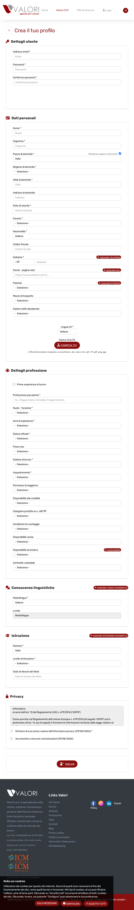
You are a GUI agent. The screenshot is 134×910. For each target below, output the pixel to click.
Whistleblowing (57, 845)
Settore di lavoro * (23, 459)
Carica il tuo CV (67, 339)
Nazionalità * (20, 231)
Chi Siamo (54, 802)
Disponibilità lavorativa (25, 549)
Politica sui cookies (59, 837)
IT (126, 10)
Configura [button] (72, 903)
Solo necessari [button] (47, 903)
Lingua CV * (67, 326)
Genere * (18, 218)
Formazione (55, 815)
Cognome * (19, 141)
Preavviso (18, 446)
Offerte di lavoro (86, 10)
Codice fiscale (20, 244)
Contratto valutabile (24, 562)
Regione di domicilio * (24, 166)
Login (108, 10)
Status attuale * (21, 433)
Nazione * (18, 645)
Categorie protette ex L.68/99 (29, 511)
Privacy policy (56, 832)
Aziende (53, 811)
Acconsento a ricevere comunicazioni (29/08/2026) (43, 738)
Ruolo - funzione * (23, 408)
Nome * (17, 128)
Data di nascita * (22, 205)
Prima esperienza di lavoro (31, 384)
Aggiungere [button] (113, 550)
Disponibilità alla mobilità (26, 498)
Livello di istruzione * (24, 658)
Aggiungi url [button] (113, 270)
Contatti (53, 824)
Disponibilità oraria (23, 537)
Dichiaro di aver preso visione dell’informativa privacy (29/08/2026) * (53, 731)
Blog (51, 828)
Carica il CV (62, 10)
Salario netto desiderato (26, 308)
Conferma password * (25, 77)
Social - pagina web (24, 270)
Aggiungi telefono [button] (109, 257)
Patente (17, 283)
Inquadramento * (22, 472)
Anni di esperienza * (24, 420)
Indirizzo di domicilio (24, 192)
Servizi (52, 806)
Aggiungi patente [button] (110, 283)
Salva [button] (69, 764)
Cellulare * (18, 257)
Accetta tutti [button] (97, 903)
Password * (19, 64)
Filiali (51, 819)
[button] (9, 30)
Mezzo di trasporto (23, 295)
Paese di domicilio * (23, 154)
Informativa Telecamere (62, 841)
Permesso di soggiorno (25, 485)
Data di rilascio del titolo (26, 671)
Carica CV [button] (68, 345)
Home (44, 10)
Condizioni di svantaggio (26, 524)
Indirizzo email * (21, 51)
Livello (16, 610)
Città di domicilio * (22, 179)
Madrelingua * (20, 597)
